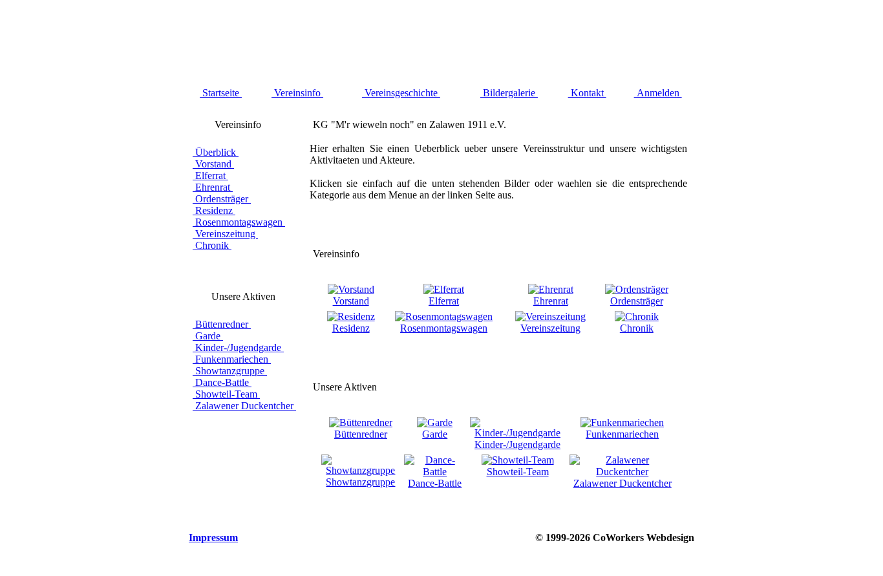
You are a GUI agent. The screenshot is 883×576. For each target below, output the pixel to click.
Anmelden (658, 92)
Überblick (216, 152)
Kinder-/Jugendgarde (238, 347)
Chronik (212, 245)
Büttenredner (222, 324)
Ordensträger (222, 198)
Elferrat (210, 175)
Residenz (214, 210)
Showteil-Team (226, 394)
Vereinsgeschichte (401, 92)
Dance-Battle (222, 382)
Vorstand (213, 163)
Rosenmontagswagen (239, 222)
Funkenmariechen (232, 359)
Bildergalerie (509, 92)
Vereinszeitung (225, 233)
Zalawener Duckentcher (244, 405)
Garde (208, 335)
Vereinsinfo (297, 92)
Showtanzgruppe (230, 370)
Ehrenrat (213, 187)
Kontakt (587, 92)
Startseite (221, 92)
